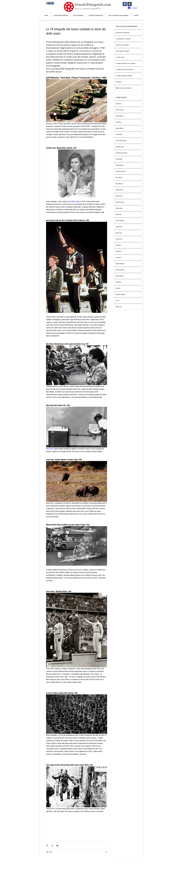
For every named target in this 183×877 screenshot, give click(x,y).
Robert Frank (119, 227)
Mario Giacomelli (120, 270)
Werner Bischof (119, 165)
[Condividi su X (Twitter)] (52, 845)
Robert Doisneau (120, 202)
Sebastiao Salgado (120, 294)
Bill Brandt (118, 282)
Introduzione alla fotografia (122, 33)
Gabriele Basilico (120, 264)
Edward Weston (120, 128)
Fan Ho (117, 300)
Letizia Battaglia (120, 220)
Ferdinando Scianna (121, 171)
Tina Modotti (119, 134)
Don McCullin (119, 159)
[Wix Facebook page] (125, 4)
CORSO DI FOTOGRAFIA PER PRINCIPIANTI (126, 26)
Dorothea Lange (120, 147)
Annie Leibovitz (120, 276)
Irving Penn (118, 122)
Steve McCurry (119, 184)
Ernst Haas (118, 104)
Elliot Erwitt (118, 214)
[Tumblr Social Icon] (129, 4)
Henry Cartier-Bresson (121, 140)
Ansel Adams (119, 177)
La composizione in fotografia (123, 39)
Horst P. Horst (119, 196)
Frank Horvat (119, 239)
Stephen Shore (119, 190)
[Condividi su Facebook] (47, 845)
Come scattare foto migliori (122, 51)
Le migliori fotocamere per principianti (125, 63)
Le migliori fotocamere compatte (124, 76)
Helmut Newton (119, 116)
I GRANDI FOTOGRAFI (121, 97)
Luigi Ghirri (118, 251)
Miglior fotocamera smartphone (124, 88)
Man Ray (118, 288)
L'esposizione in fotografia (122, 45)
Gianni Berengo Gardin (121, 153)
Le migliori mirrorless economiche (124, 69)
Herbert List (119, 307)
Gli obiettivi (118, 82)
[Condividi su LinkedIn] (57, 845)
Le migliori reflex (120, 57)
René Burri (118, 245)
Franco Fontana (120, 110)
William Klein (119, 208)
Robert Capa (119, 233)
